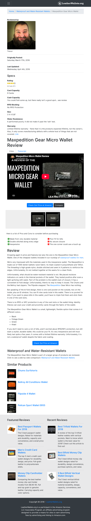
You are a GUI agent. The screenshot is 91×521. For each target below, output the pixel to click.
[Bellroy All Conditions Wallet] (12, 385)
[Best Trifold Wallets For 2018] (52, 429)
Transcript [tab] (22, 151)
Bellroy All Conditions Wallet (33, 382)
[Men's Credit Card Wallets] (12, 453)
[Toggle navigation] (9, 3)
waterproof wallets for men (71, 257)
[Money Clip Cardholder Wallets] (12, 476)
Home (11, 11)
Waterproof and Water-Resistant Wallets (33, 11)
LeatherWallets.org (54, 502)
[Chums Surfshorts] (12, 373)
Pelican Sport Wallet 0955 (31, 405)
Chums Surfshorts (27, 370)
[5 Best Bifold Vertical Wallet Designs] (52, 476)
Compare (59, 205)
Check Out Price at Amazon (40, 205)
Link (17, 134)
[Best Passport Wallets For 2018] (12, 429)
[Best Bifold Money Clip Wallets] (52, 455)
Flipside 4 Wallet (26, 393)
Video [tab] (11, 151)
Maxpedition (55, 285)
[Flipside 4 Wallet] (12, 396)
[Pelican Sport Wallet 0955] (12, 408)
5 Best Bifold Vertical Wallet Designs (69, 474)
